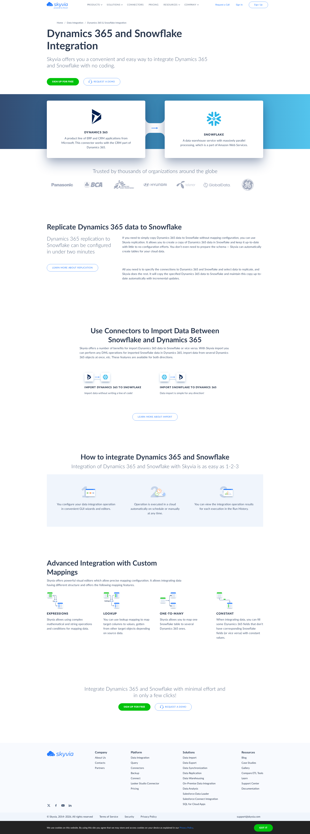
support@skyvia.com (248, 816)
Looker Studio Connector (145, 783)
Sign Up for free (63, 82)
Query (134, 763)
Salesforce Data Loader (196, 794)
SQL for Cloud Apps (194, 804)
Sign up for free (134, 707)
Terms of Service (108, 816)
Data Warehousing (193, 778)
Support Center (250, 783)
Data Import (189, 757)
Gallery (246, 768)
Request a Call (222, 5)
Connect (135, 778)
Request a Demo (104, 82)
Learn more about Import (155, 417)
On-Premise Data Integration (199, 783)
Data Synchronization (195, 768)
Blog (244, 757)
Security (129, 816)
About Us (100, 757)
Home (60, 23)
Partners (100, 768)
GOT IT (263, 828)
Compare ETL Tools (252, 773)
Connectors (137, 768)
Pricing (135, 788)
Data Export (189, 763)
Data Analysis (190, 788)
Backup (135, 773)
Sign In (239, 5)
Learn (245, 778)
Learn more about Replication (72, 268)
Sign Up (258, 5)
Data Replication (192, 773)
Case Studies (249, 763)
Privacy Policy (149, 816)
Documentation (250, 788)
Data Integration (75, 23)
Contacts (100, 763)
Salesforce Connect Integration (200, 799)
